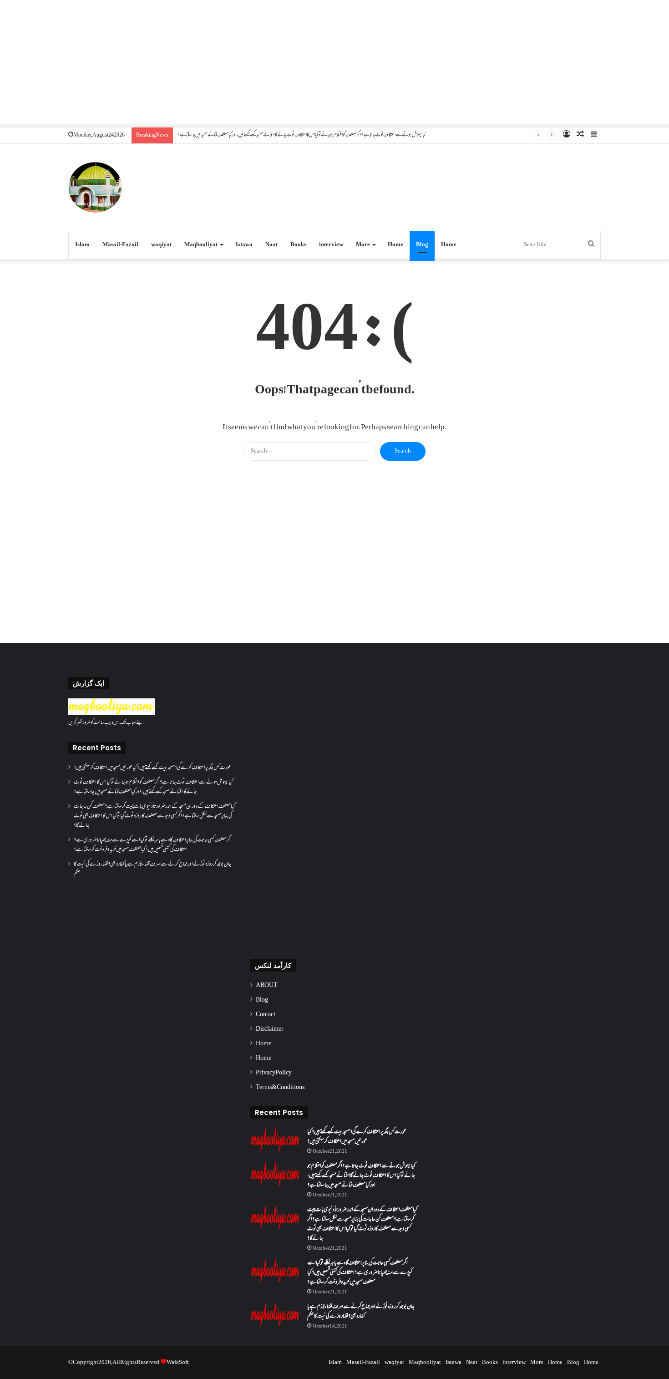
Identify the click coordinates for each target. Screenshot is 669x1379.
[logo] (111, 713)
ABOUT (267, 985)
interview (331, 245)
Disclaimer (270, 1029)
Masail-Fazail (120, 245)
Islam (82, 245)
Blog (422, 245)
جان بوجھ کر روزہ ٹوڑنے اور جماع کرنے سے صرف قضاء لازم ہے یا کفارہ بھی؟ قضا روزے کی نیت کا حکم (153, 869)
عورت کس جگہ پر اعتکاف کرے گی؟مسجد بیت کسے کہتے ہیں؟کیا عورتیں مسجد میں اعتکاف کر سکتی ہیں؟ (152, 768)
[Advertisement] (334, 63)
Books (298, 245)
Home (395, 245)
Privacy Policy (274, 1073)
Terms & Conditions (280, 1087)
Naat (271, 245)
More (363, 245)
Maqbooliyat (201, 245)
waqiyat (161, 245)
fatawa (244, 245)
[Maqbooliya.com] (95, 187)
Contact (265, 1014)
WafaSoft (178, 1363)
